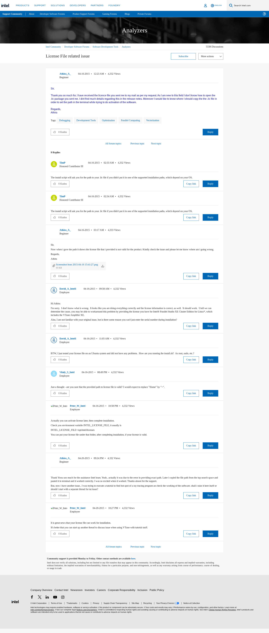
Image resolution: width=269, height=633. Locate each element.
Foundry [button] (110, 5)
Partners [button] (94, 5)
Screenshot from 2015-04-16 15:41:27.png (80, 269)
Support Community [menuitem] (12, 14)
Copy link (191, 184)
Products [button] (22, 5)
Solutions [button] (56, 5)
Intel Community (54, 46)
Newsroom (77, 594)
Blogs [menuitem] (133, 14)
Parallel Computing (137, 121)
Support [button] (39, 5)
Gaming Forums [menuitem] (115, 14)
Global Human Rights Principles (222, 614)
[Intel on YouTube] (55, 602)
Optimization (113, 121)
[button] (217, 74)
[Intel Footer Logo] (15, 605)
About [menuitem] (32, 14)
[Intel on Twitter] (39, 602)
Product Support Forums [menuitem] (88, 14)
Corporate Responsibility (122, 594)
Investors (90, 594)
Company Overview (41, 594)
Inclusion (143, 594)
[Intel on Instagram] (62, 602)
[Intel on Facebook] (32, 602)
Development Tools (89, 121)
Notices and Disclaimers (86, 614)
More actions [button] (208, 56)
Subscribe (183, 56)
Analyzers (133, 46)
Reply (210, 133)
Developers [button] (75, 5)
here (136, 563)
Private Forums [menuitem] (151, 14)
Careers (102, 594)
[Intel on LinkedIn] (47, 602)
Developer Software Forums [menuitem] (54, 14)
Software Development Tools (110, 46)
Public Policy (157, 594)
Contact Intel (62, 594)
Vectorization (161, 121)
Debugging (65, 121)
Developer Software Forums (79, 46)
